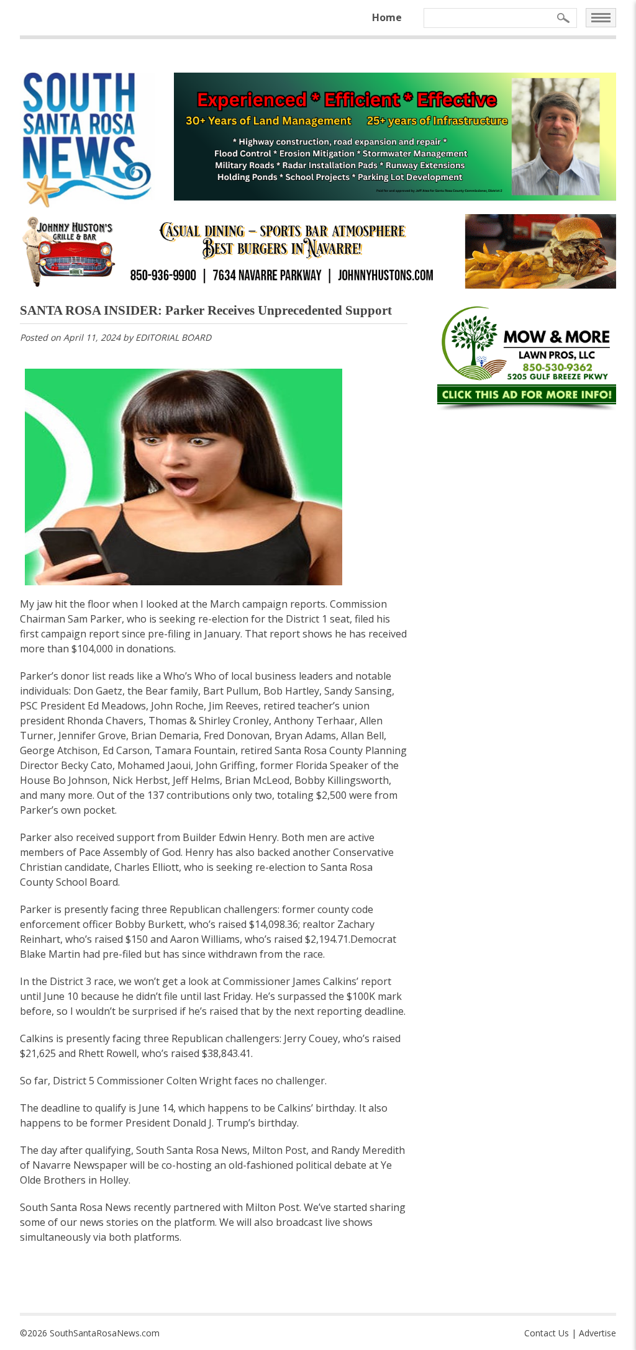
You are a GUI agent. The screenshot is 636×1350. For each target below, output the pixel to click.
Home (387, 17)
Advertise (597, 1333)
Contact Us (546, 1333)
